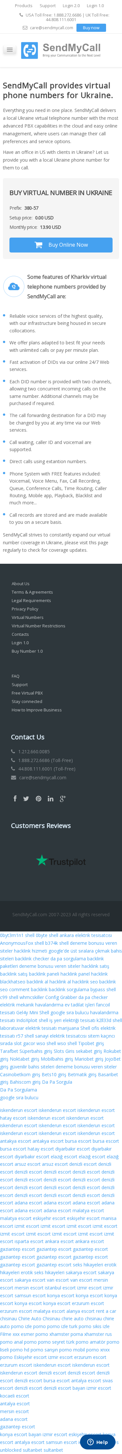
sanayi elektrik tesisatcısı (61, 1036)
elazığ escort (64, 1156)
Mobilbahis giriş (57, 1059)
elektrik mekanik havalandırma (31, 1005)
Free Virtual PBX (27, 693)
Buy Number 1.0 (27, 651)
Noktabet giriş (24, 1059)
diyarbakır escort (72, 1149)
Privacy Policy (25, 609)
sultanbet (32, 1450)
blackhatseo (12, 982)
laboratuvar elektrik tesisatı (28, 1028)
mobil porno (86, 1350)
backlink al (37, 982)
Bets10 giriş (54, 1074)
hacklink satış (95, 966)
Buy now (91, 28)
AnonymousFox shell (22, 943)
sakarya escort (81, 1272)
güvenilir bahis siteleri (32, 1067)
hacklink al (60, 982)
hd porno (33, 1350)
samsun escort (30, 1295)
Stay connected (27, 701)
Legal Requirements (31, 600)
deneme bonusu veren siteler (49, 966)
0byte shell (47, 935)
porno (39, 1326)
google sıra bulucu (69, 1012)
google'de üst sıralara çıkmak (79, 951)
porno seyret (51, 1342)
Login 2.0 (71, 5)
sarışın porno (58, 1350)
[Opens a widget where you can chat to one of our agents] (97, 1443)
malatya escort (88, 1210)
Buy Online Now (67, 244)
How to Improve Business (37, 710)
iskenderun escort (18, 1110)
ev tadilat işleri (80, 1005)
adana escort (28, 1203)
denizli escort (83, 1164)
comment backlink (28, 989)
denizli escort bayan (64, 1388)
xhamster (59, 1334)
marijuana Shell (74, 1028)
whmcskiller (32, 997)
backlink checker (32, 958)
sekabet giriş (89, 1051)
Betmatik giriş (82, 1074)
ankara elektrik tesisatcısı (86, 935)
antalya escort (86, 1380)
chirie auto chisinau (81, 1318)
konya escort (61, 1295)
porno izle (21, 1326)
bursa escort (78, 1141)
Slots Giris (64, 1051)
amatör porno (104, 1342)
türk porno (77, 1342)
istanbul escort (60, 1288)
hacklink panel (75, 974)
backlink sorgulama (69, 989)
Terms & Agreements (32, 592)
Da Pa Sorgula (57, 1082)
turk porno (80, 1326)
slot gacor (24, 1043)
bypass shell (103, 989)
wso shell (46, 1043)
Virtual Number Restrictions (38, 626)
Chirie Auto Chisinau (39, 1318)
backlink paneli (44, 974)
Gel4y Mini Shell (32, 1012)
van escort (58, 1280)
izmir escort (89, 1288)
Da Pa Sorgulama (18, 1090)
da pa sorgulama (68, 958)
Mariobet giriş (89, 1059)
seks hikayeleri (88, 1265)
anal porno (25, 1342)
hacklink (99, 974)
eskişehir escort (49, 1218)
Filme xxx (10, 1334)
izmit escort (27, 1226)
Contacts (20, 634)
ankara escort (59, 1241)
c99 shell (9, 997)
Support (48, 5)
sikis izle (101, 1326)
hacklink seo (85, 982)
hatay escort (13, 1118)
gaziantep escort (17, 1249)
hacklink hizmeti (30, 951)
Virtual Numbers (28, 617)
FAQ (16, 676)
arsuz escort (28, 1164)
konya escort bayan (20, 1434)
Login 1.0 (95, 5)
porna (77, 1334)
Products (24, 5)
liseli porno (11, 1350)
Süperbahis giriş (36, 1051)
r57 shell (25, 1036)
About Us (21, 583)
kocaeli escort (14, 1396)
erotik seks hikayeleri (42, 1272)
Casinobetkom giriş (20, 1074)
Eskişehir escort (30, 1357)
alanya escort (80, 1311)
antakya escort (15, 1141)
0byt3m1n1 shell (17, 935)
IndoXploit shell (32, 1020)
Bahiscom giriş (25, 1082)
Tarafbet (9, 1051)
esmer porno (34, 1334)
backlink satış (14, 974)
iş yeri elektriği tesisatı (72, 1020)
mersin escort (29, 1288)
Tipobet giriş (91, 1043)
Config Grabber (61, 997)
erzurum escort (88, 1303)
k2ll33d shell (109, 1020)
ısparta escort (29, 1241)
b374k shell (57, 943)
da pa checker (93, 997)
